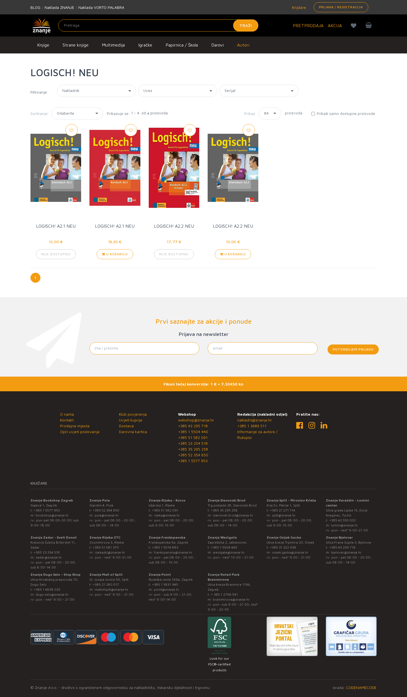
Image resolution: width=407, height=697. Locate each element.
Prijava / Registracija (341, 7)
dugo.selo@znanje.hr (52, 594)
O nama (67, 414)
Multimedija (113, 44)
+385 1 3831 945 (165, 584)
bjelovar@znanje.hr (346, 552)
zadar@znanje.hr (49, 557)
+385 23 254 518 (193, 443)
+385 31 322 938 (283, 547)
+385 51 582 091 (193, 437)
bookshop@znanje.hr (52, 515)
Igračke (145, 44)
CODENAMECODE (361, 687)
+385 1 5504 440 (193, 431)
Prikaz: (250, 113)
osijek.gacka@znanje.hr (290, 552)
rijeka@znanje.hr (167, 515)
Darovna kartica (133, 431)
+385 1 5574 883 (165, 547)
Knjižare (298, 7)
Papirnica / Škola (182, 44)
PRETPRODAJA (308, 25)
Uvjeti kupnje (130, 420)
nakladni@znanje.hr (254, 420)
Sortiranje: (39, 113)
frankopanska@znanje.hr (173, 552)
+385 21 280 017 (106, 584)
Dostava (126, 425)
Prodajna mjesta (74, 425)
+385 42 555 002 (342, 520)
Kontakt (67, 420)
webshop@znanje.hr (196, 420)
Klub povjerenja (133, 414)
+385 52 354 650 (193, 454)
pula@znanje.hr (107, 515)
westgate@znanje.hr (229, 552)
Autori (243, 44)
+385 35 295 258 (193, 449)
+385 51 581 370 (106, 547)
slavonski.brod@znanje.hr (233, 515)
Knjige (43, 44)
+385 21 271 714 (282, 510)
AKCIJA (335, 25)
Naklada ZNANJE (59, 7)
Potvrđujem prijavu (353, 349)
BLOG (35, 7)
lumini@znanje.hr (344, 525)
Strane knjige (76, 44)
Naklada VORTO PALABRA (101, 7)
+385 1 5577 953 (193, 460)
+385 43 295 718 (193, 425)
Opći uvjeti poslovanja (79, 431)
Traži (245, 25)
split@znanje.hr (284, 515)
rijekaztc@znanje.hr (110, 552)
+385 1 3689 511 (251, 425)
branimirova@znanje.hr (231, 599)
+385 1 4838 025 (47, 589)
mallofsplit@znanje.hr (111, 589)
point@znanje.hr (166, 589)
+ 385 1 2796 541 (224, 594)
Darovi (217, 44)
